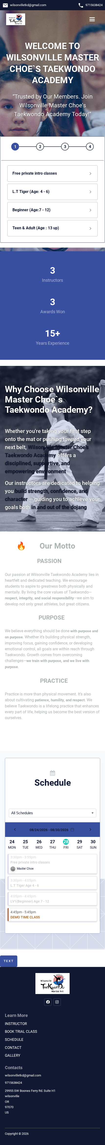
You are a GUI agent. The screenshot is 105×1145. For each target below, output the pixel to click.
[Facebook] (48, 1002)
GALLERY (12, 1055)
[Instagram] (57, 1002)
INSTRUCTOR (16, 1024)
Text (9, 961)
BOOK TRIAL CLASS (21, 1031)
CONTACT (13, 1047)
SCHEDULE (14, 1039)
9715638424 (94, 5)
